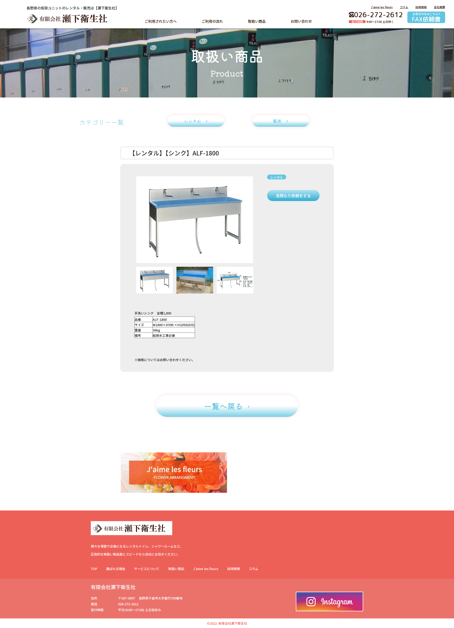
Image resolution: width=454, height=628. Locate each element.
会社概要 (439, 7)
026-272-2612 (378, 14)
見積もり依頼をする (293, 195)
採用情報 (421, 7)
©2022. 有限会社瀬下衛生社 (227, 623)
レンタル (192, 121)
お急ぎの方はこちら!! (426, 17)
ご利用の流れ (212, 21)
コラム (404, 7)
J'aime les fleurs (382, 7)
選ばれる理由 (115, 568)
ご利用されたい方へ (161, 21)
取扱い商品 (257, 21)
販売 (277, 121)
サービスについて (146, 568)
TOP (94, 568)
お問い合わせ (301, 21)
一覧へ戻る (223, 406)
